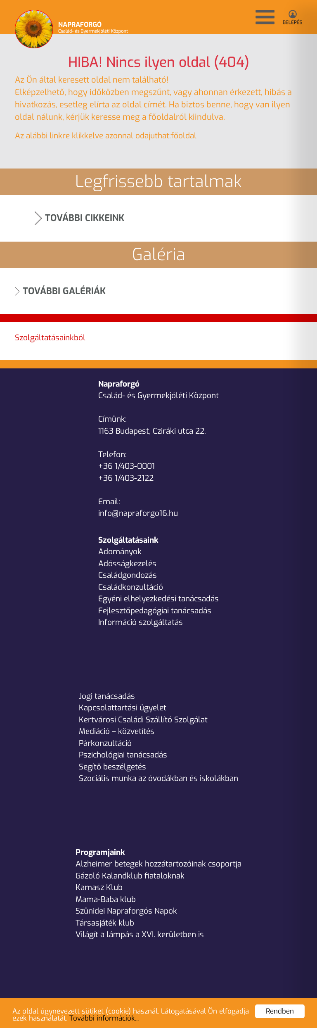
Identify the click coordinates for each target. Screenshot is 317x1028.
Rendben (280, 1011)
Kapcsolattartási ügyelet (122, 708)
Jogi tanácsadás (107, 696)
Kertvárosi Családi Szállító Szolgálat (143, 720)
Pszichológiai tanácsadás (123, 755)
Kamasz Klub (99, 887)
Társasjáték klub (105, 923)
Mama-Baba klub (106, 899)
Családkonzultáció (130, 587)
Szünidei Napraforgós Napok (126, 911)
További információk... (104, 1018)
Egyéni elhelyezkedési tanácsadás (158, 599)
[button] (264, 17)
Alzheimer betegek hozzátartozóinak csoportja (158, 864)
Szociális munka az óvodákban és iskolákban (158, 778)
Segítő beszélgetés (112, 767)
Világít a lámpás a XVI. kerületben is (140, 934)
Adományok (120, 551)
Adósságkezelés (127, 563)
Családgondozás (127, 575)
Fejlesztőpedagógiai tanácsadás (154, 610)
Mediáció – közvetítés (116, 731)
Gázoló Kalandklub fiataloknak (130, 876)
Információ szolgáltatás (140, 622)
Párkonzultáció (105, 743)
